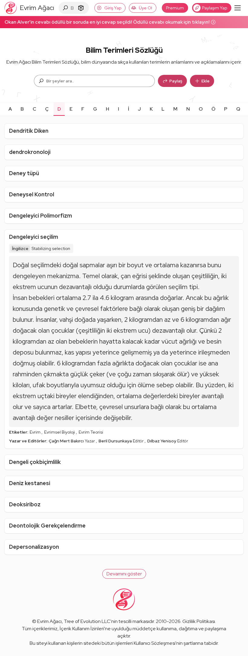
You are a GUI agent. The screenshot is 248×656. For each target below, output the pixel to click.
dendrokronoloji (30, 151)
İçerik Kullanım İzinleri (82, 628)
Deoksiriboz (25, 504)
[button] (124, 573)
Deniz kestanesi (29, 483)
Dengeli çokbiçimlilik (35, 461)
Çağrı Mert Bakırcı (67, 441)
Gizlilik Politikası (198, 621)
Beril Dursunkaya (116, 441)
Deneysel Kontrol (31, 194)
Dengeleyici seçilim (33, 236)
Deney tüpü (24, 173)
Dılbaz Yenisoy (162, 441)
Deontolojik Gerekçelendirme (47, 525)
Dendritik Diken (28, 130)
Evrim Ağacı (49, 621)
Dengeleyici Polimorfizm (40, 215)
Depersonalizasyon (34, 546)
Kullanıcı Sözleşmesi (154, 643)
